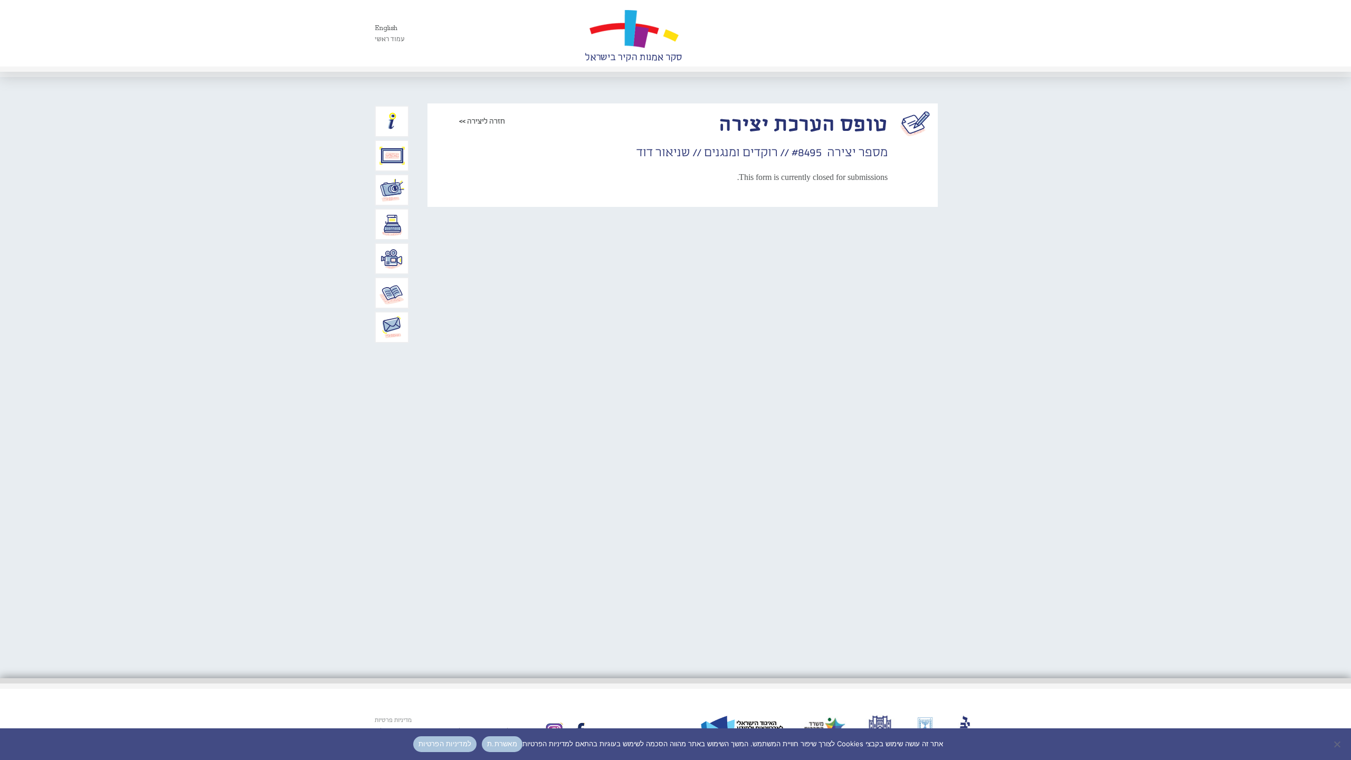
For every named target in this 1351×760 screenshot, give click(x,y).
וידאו (392, 258)
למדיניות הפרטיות (444, 743)
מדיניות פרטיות (393, 720)
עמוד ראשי (390, 39)
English (386, 28)
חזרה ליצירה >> (482, 121)
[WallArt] (633, 33)
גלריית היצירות (392, 155)
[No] (1338, 744)
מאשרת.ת (502, 743)
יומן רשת (392, 224)
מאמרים (392, 293)
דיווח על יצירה (392, 190)
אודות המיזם (392, 121)
